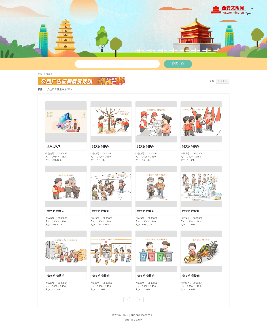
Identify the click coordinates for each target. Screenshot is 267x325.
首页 (40, 74)
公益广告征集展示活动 (59, 89)
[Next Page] (145, 299)
